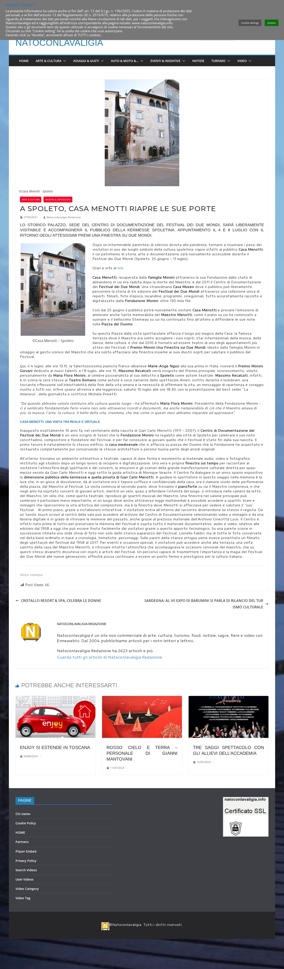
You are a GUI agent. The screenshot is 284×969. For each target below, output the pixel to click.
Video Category (27, 889)
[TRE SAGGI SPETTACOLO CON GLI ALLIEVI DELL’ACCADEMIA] (228, 699)
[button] (63, 61)
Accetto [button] (271, 22)
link (121, 268)
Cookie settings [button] (250, 22)
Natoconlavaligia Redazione (64, 217)
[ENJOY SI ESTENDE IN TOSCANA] (55, 699)
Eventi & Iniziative (165, 61)
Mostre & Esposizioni (58, 199)
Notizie (198, 61)
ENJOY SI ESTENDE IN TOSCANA (55, 747)
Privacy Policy (26, 861)
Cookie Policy (26, 823)
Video (242, 61)
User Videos (25, 879)
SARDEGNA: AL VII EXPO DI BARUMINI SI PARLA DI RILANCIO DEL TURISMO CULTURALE (203, 603)
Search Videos (26, 870)
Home (24, 61)
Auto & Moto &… (124, 61)
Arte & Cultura (48, 61)
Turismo (218, 61)
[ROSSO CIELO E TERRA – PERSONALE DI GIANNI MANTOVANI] (142, 699)
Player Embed (26, 851)
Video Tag (23, 898)
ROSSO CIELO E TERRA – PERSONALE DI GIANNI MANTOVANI (142, 753)
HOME (20, 832)
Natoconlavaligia (59, 43)
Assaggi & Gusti (86, 61)
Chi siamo (23, 814)
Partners (22, 842)
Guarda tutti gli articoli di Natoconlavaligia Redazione (109, 657)
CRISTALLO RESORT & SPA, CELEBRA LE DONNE (61, 600)
